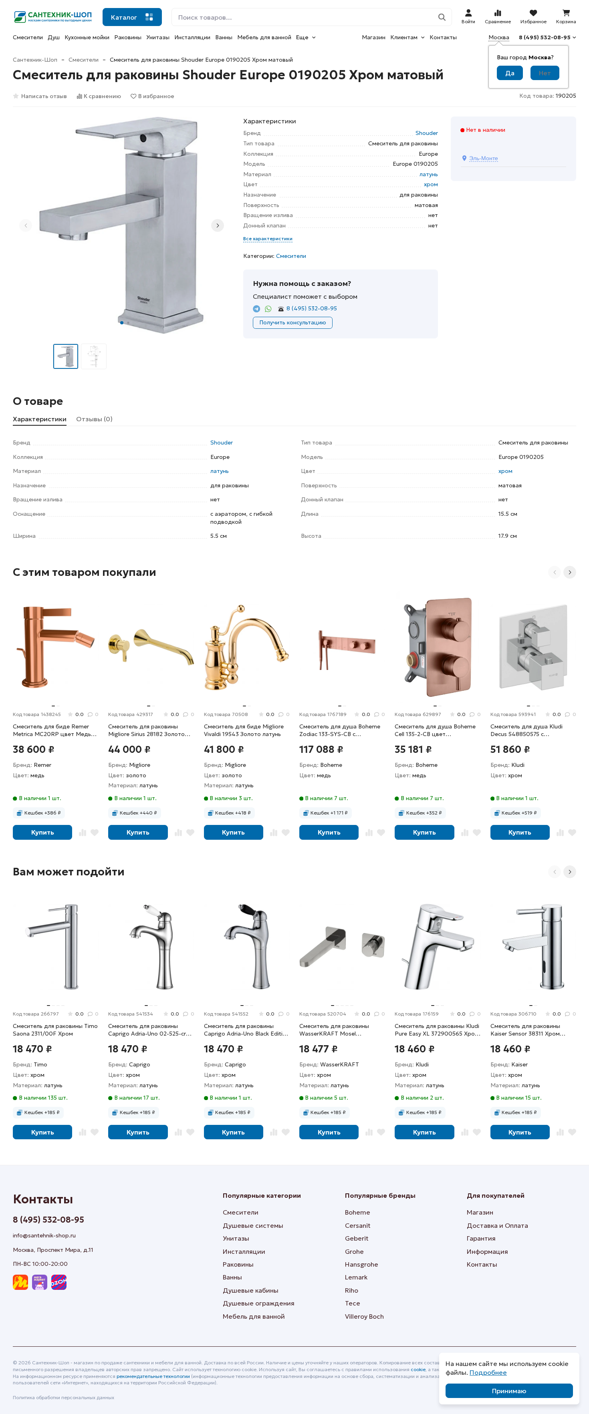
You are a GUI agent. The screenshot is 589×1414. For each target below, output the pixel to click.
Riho (351, 1290)
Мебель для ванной (264, 37)
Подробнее (488, 1372)
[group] (121, 225)
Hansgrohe (361, 1264)
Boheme (357, 1212)
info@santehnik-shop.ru (44, 1235)
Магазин (373, 37)
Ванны (223, 37)
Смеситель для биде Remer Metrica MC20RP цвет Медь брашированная (52, 730)
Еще (302, 37)
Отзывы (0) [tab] (94, 419)
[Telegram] (256, 309)
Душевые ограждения (258, 1303)
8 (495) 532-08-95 (545, 37)
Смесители (28, 37)
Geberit (357, 1238)
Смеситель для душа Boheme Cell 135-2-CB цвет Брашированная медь (435, 730)
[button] (121, 322)
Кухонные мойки (87, 37)
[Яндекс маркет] (20, 1282)
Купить (42, 832)
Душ (54, 37)
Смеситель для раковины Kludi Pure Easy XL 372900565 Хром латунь (437, 1030)
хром (431, 184)
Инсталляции (192, 37)
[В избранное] (95, 832)
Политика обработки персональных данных (63, 1397)
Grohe (354, 1251)
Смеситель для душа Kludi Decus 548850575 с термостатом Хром (526, 730)
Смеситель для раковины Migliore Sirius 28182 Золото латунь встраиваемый (146, 730)
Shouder (427, 133)
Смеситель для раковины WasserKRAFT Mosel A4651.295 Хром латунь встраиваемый (334, 1030)
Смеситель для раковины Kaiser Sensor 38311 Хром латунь (525, 1030)
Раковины (127, 37)
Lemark (356, 1277)
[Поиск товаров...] (442, 17)
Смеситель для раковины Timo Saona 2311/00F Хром (55, 1030)
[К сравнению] (83, 832)
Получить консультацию (292, 322)
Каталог (124, 17)
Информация (487, 1251)
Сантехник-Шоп (35, 59)
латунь (429, 174)
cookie (418, 1369)
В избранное (156, 96)
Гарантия (481, 1238)
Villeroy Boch (364, 1316)
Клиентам (404, 37)
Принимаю (509, 1391)
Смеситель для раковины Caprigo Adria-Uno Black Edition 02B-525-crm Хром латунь (246, 1030)
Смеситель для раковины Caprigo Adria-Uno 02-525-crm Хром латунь (149, 1030)
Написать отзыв (44, 96)
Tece (352, 1303)
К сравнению (102, 96)
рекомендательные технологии (153, 1376)
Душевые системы (253, 1225)
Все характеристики (267, 238)
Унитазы (157, 37)
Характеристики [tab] (40, 419)
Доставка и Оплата (497, 1225)
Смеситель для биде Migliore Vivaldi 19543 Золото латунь (244, 730)
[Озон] (59, 1282)
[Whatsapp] (268, 309)
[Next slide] (217, 225)
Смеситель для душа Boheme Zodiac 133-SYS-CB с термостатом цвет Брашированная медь (339, 730)
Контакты (443, 37)
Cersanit (358, 1225)
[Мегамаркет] (39, 1282)
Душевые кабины (250, 1290)
